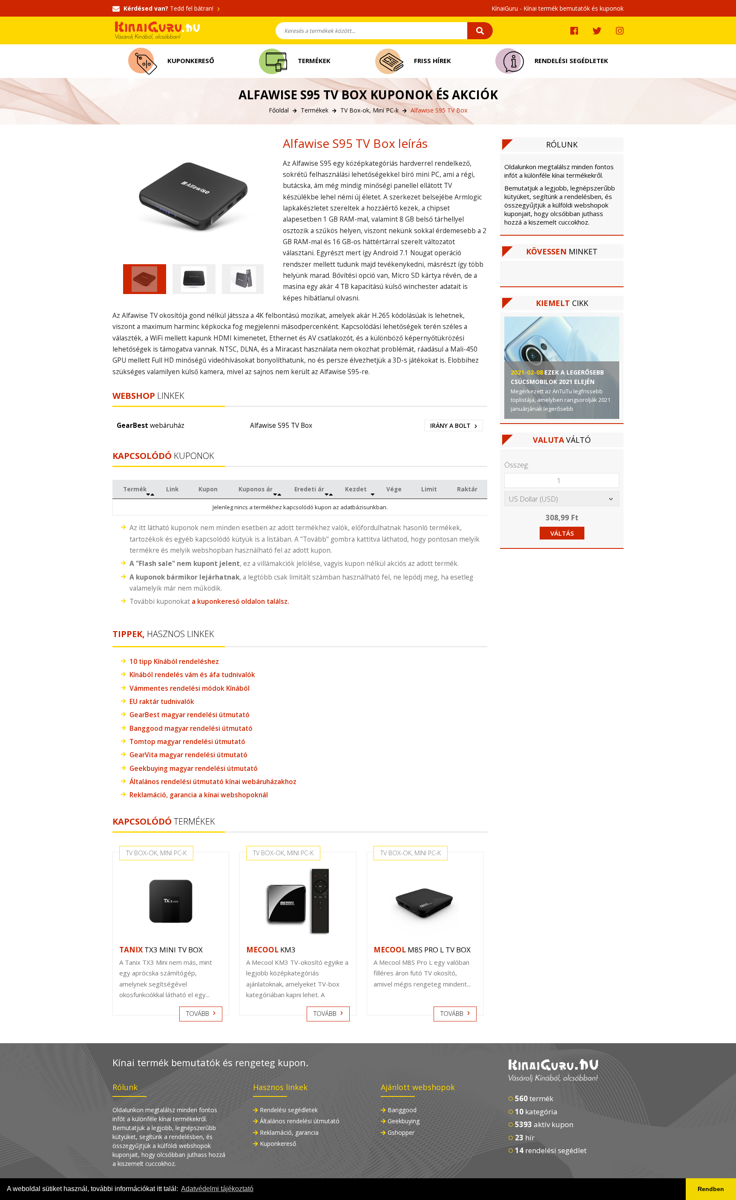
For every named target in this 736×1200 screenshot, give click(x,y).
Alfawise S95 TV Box (281, 425)
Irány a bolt (451, 425)
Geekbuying (404, 1121)
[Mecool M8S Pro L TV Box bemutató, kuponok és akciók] (425, 901)
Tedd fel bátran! (169, 8)
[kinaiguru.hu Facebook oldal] (574, 31)
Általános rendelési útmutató (299, 1121)
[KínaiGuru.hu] (566, 1071)
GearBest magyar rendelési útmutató (189, 714)
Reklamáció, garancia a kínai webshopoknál (198, 794)
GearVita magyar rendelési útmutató (188, 754)
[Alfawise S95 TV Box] (193, 196)
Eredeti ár (309, 489)
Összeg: (516, 465)
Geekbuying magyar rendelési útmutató (193, 768)
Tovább (198, 1014)
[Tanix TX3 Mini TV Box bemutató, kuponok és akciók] (170, 901)
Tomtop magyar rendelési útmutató (187, 741)
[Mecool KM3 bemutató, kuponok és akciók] (297, 901)
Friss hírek (431, 60)
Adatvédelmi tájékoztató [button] (217, 1188)
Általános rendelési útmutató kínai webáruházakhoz (212, 781)
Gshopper (401, 1132)
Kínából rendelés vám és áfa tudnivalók (193, 674)
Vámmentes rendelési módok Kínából (189, 688)
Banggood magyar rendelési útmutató (191, 728)
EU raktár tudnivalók (161, 701)
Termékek (313, 60)
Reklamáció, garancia (289, 1132)
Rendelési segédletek (570, 60)
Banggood (402, 1110)
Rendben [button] (711, 1189)
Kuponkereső (190, 60)
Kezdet (356, 489)
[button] (144, 279)
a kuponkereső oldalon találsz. (240, 601)
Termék (135, 489)
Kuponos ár (256, 489)
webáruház (150, 425)
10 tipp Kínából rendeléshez (174, 661)
